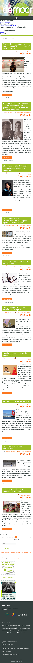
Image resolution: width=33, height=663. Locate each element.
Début (3, 537)
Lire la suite (16, 558)
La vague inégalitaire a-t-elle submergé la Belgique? (14, 309)
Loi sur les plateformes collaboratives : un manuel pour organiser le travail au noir (15, 220)
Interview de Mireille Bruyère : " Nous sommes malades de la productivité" (15, 168)
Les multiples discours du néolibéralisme (12, 448)
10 (30, 537)
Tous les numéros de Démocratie (8, 25)
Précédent (8, 537)
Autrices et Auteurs (4, 28)
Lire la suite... (7, 95)
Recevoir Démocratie (5, 22)
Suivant (15, 539)
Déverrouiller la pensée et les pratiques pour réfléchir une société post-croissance (16, 46)
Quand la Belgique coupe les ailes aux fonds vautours (16, 262)
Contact (2, 32)
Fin (19, 539)
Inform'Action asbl (19, 661)
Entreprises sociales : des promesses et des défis (13, 490)
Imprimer (29, 51)
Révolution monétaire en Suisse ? (16, 401)
